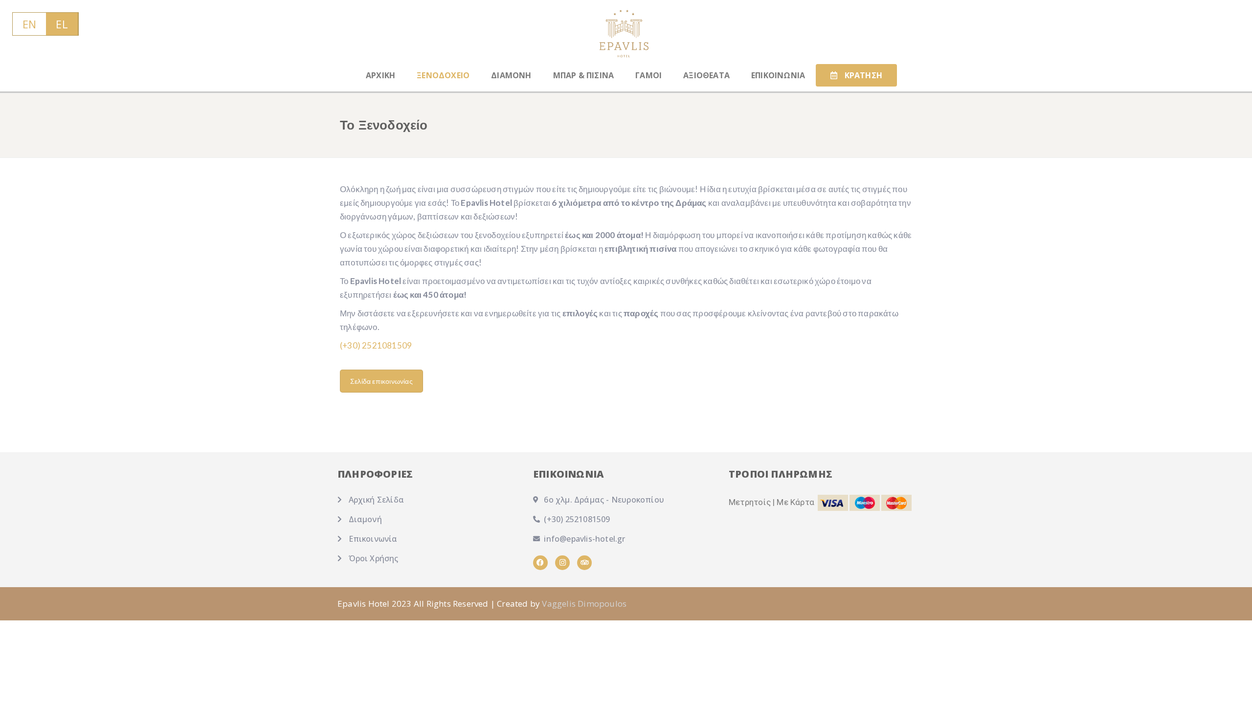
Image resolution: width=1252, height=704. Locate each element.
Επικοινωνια (778, 75)
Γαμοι (648, 75)
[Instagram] (562, 562)
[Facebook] (540, 562)
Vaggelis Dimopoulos (584, 603)
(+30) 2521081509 (376, 345)
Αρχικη (380, 75)
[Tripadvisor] (584, 562)
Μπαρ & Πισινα (583, 75)
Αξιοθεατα (706, 75)
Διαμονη (511, 75)
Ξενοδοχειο (443, 75)
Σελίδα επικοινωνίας (381, 381)
